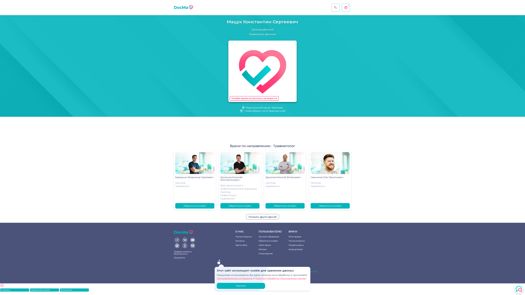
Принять (241, 285)
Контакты (240, 241)
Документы (179, 257)
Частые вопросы (243, 236)
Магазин (263, 249)
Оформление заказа (40, 290)
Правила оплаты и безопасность (183, 253)
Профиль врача (296, 245)
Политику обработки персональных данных (280, 278)
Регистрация (294, 236)
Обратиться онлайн (194, 206)
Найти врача (265, 245)
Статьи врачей (266, 253)
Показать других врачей (262, 217)
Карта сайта (241, 245)
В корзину (5, 290)
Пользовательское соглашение (235, 278)
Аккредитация (295, 249)
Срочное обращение (269, 236)
